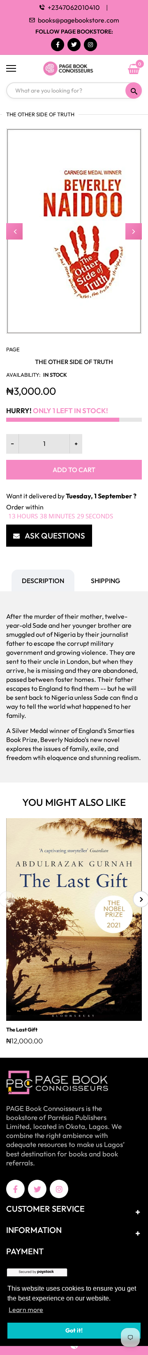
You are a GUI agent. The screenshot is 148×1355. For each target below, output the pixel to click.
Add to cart (74, 470)
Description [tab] (43, 581)
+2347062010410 (74, 7)
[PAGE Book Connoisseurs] (74, 69)
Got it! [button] (74, 1330)
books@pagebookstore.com (78, 20)
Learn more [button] (26, 1309)
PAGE (13, 349)
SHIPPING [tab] (105, 581)
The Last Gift (21, 1029)
